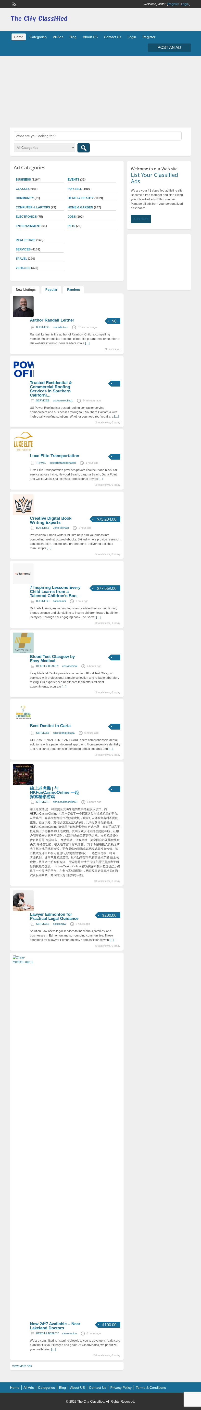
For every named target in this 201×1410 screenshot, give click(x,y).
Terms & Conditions (151, 1387)
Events (73, 179)
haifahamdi (59, 601)
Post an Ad (169, 47)
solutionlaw (59, 923)
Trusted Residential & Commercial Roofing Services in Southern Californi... (51, 389)
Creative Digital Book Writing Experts (50, 520)
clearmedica (69, 1333)
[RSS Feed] (14, 4)
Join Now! (141, 219)
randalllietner (60, 327)
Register (173, 4)
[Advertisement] (100, 91)
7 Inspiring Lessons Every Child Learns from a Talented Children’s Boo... (55, 591)
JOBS (72, 216)
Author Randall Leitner (52, 320)
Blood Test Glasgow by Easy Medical (52, 658)
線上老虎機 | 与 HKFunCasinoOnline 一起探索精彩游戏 (54, 792)
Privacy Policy (121, 1387)
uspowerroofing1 (63, 400)
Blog (73, 37)
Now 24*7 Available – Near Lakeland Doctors (55, 1326)
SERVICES (42, 400)
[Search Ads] (83, 147)
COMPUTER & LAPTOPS (33, 207)
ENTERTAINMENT (28, 226)
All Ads (58, 37)
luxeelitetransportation (63, 462)
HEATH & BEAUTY (81, 198)
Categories (38, 37)
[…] (87, 343)
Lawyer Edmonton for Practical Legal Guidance (54, 916)
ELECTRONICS (26, 216)
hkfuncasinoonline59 (65, 801)
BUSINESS (42, 327)
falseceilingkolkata (64, 732)
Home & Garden (80, 207)
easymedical (69, 666)
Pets (71, 226)
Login (185, 4)
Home (18, 37)
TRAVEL (41, 462)
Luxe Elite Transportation (54, 455)
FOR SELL (75, 189)
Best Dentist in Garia (50, 725)
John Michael (61, 527)
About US (90, 37)
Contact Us (112, 37)
